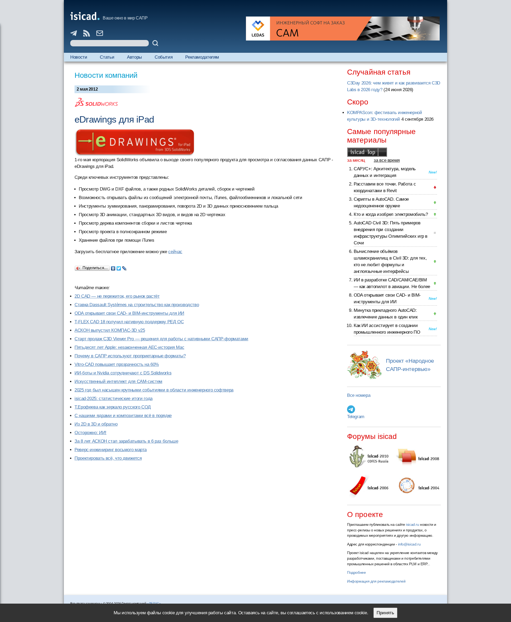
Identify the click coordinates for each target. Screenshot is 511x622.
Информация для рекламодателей (376, 581)
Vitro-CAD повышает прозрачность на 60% (117, 364)
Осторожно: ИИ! (90, 432)
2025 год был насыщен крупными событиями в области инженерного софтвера (154, 390)
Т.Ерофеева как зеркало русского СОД (113, 407)
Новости (78, 57)
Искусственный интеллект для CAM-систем (118, 381)
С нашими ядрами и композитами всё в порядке (123, 415)
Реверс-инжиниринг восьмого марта (111, 449)
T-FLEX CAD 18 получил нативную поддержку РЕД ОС (129, 321)
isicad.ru (412, 524)
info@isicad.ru (409, 544)
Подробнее (356, 572)
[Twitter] (119, 267)
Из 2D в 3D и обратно (96, 424)
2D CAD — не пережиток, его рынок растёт (117, 296)
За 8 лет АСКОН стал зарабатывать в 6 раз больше (126, 441)
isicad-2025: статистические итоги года (114, 398)
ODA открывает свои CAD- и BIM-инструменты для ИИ (129, 313)
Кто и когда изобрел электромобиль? (391, 214)
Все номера (358, 395)
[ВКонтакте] (113, 267)
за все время (387, 160)
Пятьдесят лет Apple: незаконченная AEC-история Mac (129, 347)
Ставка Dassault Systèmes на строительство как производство (137, 304)
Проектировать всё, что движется (108, 458)
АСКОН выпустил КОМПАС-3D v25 (110, 330)
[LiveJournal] (124, 267)
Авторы (134, 57)
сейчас (175, 251)
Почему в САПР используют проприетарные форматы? (130, 355)
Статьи (107, 57)
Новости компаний (106, 75)
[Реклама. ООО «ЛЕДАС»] (343, 29)
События (163, 57)
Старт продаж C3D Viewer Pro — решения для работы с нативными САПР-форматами (161, 338)
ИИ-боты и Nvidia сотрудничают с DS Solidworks (123, 372)
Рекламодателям (202, 57)
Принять (385, 612)
